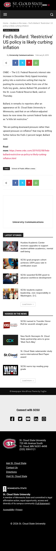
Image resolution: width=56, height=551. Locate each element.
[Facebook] (15, 63)
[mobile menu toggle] (46, 5)
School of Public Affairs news (23, 168)
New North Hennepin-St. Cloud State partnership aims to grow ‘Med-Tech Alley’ (35, 339)
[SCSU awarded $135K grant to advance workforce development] (10, 278)
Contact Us (12, 467)
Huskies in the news (18, 23)
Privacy (19, 509)
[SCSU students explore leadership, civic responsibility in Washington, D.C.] (10, 293)
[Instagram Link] (44, 419)
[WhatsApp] (36, 63)
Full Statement (42, 503)
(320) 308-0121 (27, 449)
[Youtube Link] (28, 419)
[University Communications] (5, 55)
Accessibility (8, 509)
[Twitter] (22, 63)
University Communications (21, 55)
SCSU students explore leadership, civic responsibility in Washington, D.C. (35, 293)
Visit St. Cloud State (16, 476)
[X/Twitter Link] (20, 419)
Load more (27, 304)
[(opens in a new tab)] (10, 325)
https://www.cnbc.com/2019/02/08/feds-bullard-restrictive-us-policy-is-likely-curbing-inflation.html (26, 154)
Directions (11, 471)
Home (5, 23)
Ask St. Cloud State (16, 463)
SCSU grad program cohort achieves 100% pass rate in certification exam (33, 262)
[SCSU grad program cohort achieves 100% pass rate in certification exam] (10, 263)
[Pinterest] (29, 63)
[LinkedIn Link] (36, 419)
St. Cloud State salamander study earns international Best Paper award (36, 354)
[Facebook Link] (12, 419)
